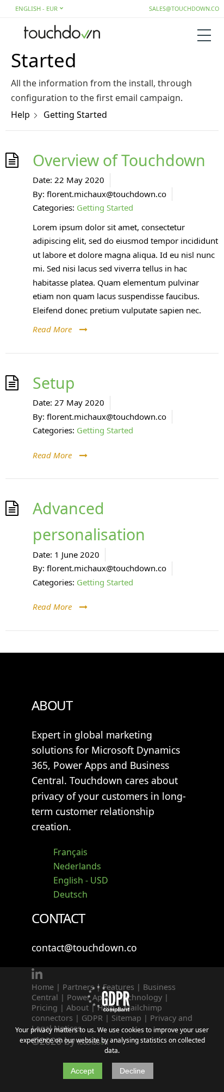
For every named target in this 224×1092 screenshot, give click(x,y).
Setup (54, 383)
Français (70, 852)
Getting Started (105, 207)
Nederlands (77, 866)
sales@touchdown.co (184, 8)
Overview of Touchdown (119, 160)
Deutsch (70, 894)
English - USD (80, 880)
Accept (82, 1070)
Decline (132, 1070)
